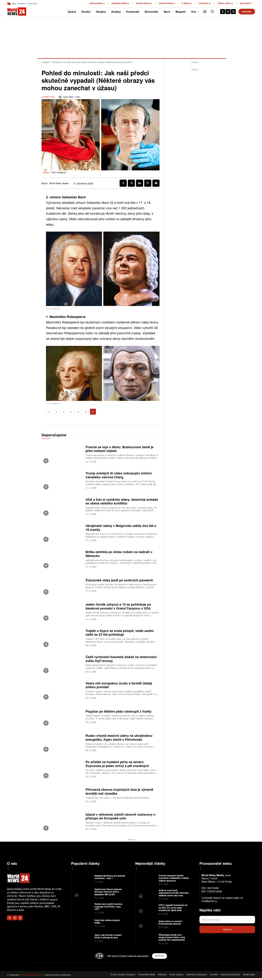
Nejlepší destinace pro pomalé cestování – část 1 (109, 877)
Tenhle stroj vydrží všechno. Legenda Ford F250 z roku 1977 (108, 906)
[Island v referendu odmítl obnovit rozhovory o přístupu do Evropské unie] (62, 821)
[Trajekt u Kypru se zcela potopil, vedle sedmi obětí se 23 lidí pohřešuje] (62, 637)
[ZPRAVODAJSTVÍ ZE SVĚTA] (13, 11)
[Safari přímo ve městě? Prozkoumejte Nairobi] (146, 923)
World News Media (59, 183)
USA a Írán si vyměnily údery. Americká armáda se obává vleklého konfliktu (122, 501)
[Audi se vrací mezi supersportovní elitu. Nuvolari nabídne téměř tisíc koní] (146, 894)
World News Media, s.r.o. (32, 974)
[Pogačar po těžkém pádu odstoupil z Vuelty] (62, 716)
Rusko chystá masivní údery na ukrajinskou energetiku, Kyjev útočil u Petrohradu (119, 737)
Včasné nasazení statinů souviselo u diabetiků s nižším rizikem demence (174, 878)
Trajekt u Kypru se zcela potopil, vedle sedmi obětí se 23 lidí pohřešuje (120, 632)
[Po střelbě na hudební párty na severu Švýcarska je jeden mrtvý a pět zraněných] (62, 768)
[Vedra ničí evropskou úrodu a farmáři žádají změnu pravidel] (62, 690)
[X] (233, 11)
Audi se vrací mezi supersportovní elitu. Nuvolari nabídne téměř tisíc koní (174, 893)
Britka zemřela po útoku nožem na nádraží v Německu (119, 554)
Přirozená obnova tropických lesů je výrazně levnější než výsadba (119, 791)
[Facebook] (222, 11)
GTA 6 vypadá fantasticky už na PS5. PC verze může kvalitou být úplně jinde (173, 907)
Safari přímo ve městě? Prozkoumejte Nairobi (170, 922)
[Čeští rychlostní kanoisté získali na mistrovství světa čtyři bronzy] (62, 663)
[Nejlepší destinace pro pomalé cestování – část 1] (82, 878)
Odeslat (227, 929)
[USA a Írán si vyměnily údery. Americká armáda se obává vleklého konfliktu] (62, 506)
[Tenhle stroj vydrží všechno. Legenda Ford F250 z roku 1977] (82, 908)
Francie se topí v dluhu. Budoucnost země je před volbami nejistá (119, 449)
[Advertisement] (195, 125)
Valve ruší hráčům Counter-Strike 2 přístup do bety (108, 936)
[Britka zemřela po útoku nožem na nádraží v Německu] (62, 558)
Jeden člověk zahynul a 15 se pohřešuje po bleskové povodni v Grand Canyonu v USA (118, 606)
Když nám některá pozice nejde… (107, 921)
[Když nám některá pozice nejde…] (82, 922)
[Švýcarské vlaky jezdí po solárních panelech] (62, 585)
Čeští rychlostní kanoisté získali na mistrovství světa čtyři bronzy (121, 659)
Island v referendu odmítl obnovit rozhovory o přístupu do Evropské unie (120, 816)
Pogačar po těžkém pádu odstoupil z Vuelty (118, 711)
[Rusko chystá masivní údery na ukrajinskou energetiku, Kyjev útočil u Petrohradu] (62, 742)
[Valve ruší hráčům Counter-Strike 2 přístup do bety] (82, 937)
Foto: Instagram (58, 172)
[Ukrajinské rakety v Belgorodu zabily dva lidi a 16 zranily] (62, 532)
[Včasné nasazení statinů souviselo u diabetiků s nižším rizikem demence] (146, 879)
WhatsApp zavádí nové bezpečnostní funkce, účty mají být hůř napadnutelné (172, 937)
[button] (212, 11)
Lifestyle (46, 62)
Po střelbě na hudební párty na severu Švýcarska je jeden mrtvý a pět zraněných (117, 764)
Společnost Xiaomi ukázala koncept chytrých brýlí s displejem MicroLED (108, 892)
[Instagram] (227, 11)
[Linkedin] (139, 183)
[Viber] (147, 183)
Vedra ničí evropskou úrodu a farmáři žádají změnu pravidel (119, 685)
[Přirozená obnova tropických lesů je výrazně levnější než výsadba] (62, 795)
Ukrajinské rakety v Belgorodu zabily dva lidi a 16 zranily (121, 527)
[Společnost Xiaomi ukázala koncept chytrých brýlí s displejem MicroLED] (82, 893)
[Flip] (156, 183)
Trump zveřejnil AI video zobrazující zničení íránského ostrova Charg (119, 475)
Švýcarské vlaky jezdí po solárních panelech (119, 580)
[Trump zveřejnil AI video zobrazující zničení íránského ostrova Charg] (62, 480)
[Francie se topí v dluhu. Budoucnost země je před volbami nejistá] (62, 453)
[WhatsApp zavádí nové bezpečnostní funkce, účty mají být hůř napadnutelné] (146, 938)
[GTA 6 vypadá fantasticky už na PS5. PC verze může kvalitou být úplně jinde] (146, 909)
